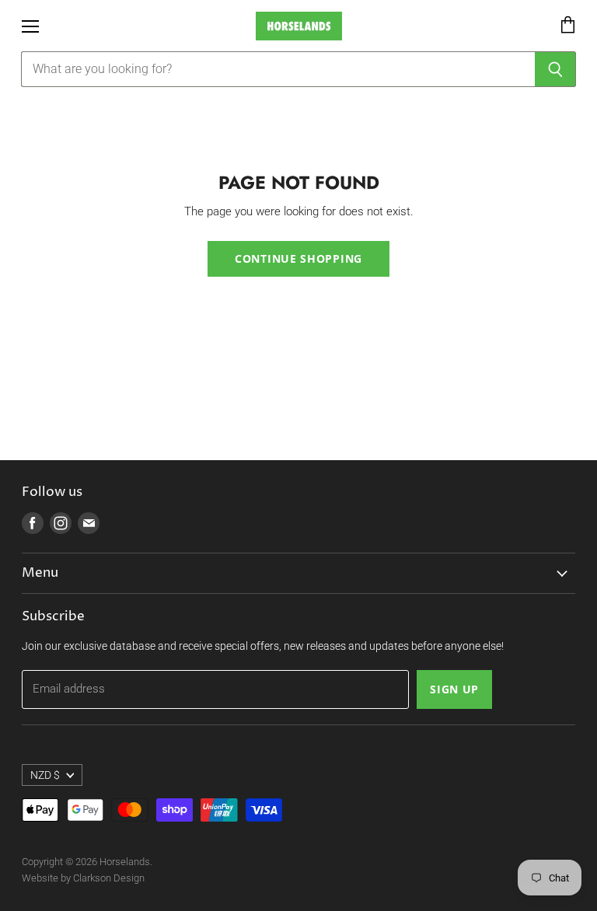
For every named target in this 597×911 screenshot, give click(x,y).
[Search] (555, 69)
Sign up (454, 689)
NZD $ (45, 775)
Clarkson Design (109, 878)
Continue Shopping (298, 258)
